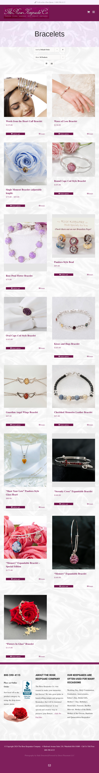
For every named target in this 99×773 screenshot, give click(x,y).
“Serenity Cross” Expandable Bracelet (73, 491)
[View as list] (51, 63)
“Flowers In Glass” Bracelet (20, 644)
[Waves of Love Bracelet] (73, 95)
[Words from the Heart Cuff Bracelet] (25, 95)
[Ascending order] (62, 49)
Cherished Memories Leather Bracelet (73, 412)
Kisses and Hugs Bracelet (66, 343)
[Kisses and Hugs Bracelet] (73, 318)
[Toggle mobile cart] (88, 12)
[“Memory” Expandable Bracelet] (73, 542)
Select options (64, 134)
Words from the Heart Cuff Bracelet (24, 121)
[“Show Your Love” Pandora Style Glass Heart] (25, 460)
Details (43, 134)
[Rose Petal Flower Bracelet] (25, 243)
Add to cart (16, 134)
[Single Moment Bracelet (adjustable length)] (25, 163)
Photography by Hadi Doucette (36, 755)
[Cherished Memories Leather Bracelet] (73, 386)
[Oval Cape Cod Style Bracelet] (25, 314)
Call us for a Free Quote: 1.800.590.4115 (51, 2)
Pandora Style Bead (64, 262)
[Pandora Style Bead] (73, 236)
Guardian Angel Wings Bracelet (22, 412)
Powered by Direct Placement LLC (61, 755)
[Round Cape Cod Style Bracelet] (73, 159)
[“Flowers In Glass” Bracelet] (25, 617)
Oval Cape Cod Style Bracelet (21, 335)
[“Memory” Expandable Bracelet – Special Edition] (25, 537)
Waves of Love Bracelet (65, 121)
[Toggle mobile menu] (93, 12)
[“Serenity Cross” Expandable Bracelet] (73, 460)
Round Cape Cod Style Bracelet (70, 181)
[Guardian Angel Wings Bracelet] (25, 386)
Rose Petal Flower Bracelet (19, 275)
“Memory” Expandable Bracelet (70, 573)
